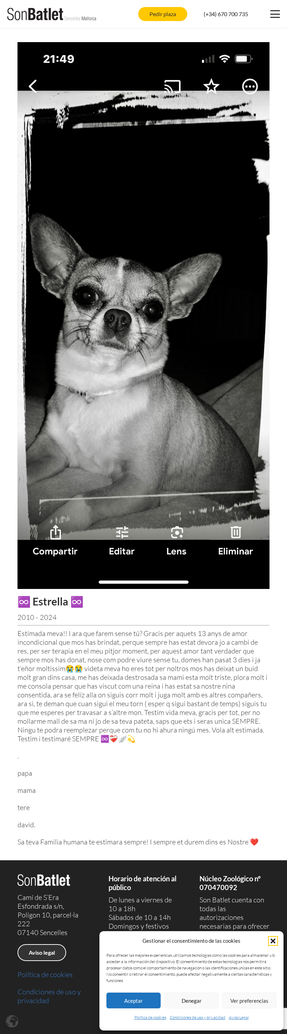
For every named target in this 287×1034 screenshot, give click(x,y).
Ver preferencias (249, 1000)
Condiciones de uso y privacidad (197, 1017)
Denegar (192, 1000)
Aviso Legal (239, 1017)
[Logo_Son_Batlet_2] (52, 14)
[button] (273, 940)
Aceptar (133, 1000)
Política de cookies (150, 1017)
